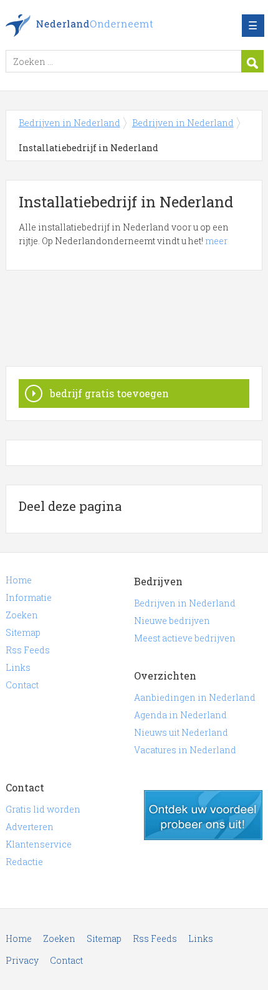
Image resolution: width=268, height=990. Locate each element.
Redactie (24, 862)
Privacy (22, 960)
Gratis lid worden (43, 809)
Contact (22, 685)
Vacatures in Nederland (185, 750)
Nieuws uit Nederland (181, 732)
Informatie (29, 597)
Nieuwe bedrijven (172, 620)
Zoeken (22, 615)
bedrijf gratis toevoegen (109, 393)
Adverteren (30, 827)
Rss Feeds (28, 650)
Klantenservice (39, 844)
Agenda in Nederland (180, 715)
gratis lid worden (203, 815)
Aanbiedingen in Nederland (195, 697)
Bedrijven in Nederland (96, 25)
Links (18, 667)
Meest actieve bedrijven (185, 638)
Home (19, 580)
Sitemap (23, 632)
